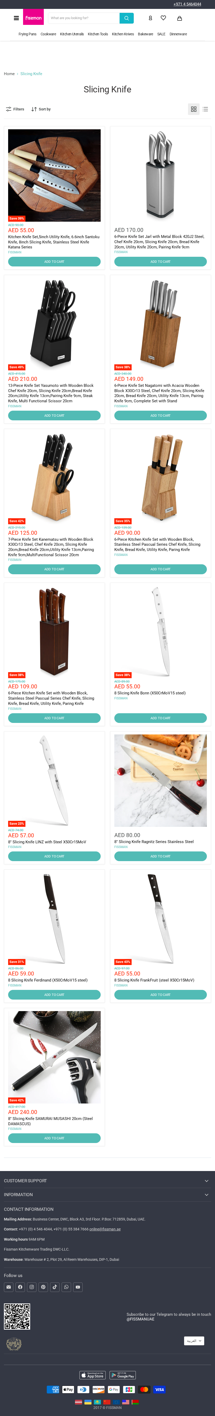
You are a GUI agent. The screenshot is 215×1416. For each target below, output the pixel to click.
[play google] (123, 1375)
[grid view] (194, 109)
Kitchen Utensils (72, 34)
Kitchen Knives (123, 34)
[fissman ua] (88, 1403)
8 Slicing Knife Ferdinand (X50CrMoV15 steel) (48, 980)
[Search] (127, 18)
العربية (191, 1341)
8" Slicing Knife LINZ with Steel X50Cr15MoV (47, 842)
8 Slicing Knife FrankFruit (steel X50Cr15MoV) (154, 980)
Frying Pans (27, 34)
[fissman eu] (116, 1403)
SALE (161, 34)
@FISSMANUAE (140, 1319)
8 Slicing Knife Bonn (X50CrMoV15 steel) (150, 693)
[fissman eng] (125, 1403)
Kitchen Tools (98, 34)
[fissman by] (135, 1403)
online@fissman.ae (105, 1229)
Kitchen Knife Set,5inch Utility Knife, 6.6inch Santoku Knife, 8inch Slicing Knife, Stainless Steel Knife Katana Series (53, 242)
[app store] (92, 1375)
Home (9, 74)
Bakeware (145, 34)
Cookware (48, 34)
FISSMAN (15, 252)
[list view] (205, 109)
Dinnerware (178, 34)
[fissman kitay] (106, 1403)
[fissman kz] (97, 1403)
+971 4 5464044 (187, 4)
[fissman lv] (78, 1403)
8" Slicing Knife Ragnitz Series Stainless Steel (154, 841)
